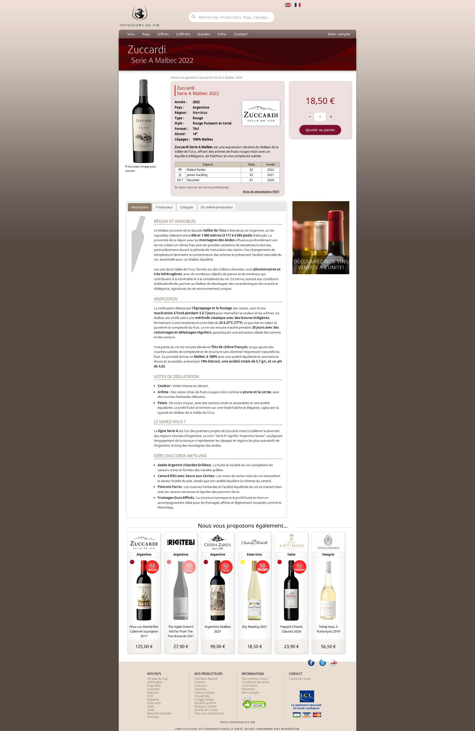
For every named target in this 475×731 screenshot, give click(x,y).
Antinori (199, 682)
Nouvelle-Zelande (159, 713)
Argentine (154, 685)
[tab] (140, 207)
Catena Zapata (204, 692)
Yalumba (200, 689)
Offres (163, 34)
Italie (150, 706)
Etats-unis (154, 703)
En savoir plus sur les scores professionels (202, 187)
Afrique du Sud (157, 679)
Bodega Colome (205, 706)
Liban (151, 710)
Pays (146, 34)
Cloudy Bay (202, 696)
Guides (204, 34)
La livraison (249, 685)
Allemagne (154, 682)
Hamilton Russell (205, 679)
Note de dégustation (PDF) (261, 191)
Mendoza (200, 112)
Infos (222, 34)
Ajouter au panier (320, 129)
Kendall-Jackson (205, 703)
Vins (131, 34)
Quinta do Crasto (206, 710)
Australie (153, 689)
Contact (241, 34)
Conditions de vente (255, 682)
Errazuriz (200, 685)
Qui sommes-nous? (255, 679)
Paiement (248, 689)
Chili (150, 696)
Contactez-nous (299, 679)
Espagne (153, 699)
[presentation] (139, 207)
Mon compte (339, 34)
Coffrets (183, 34)
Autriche (153, 692)
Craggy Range (204, 699)
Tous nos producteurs (209, 713)
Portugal (153, 717)
